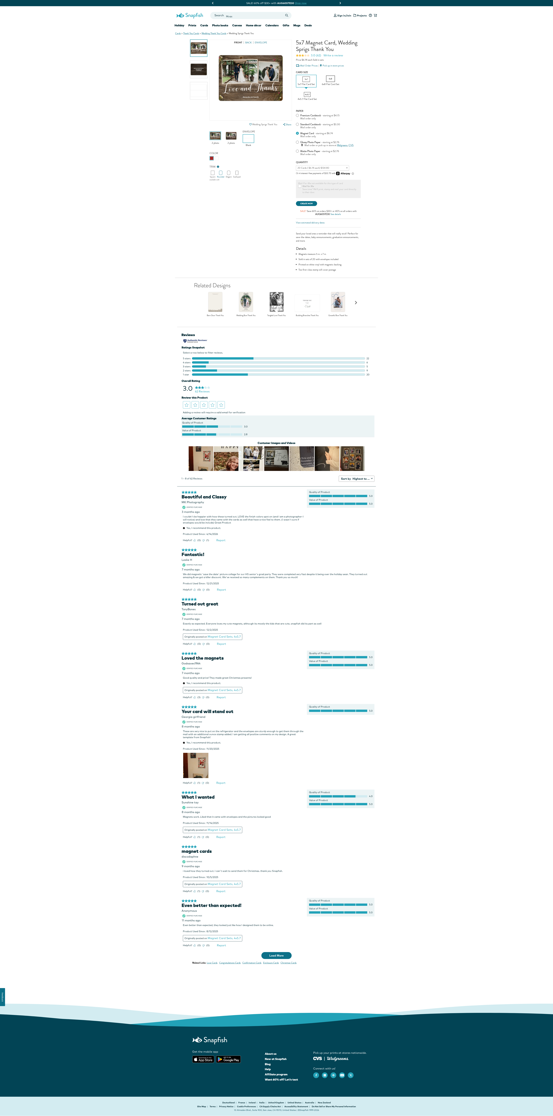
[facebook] (317, 1074)
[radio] (212, 158)
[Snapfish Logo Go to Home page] (189, 15)
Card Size (302, 72)
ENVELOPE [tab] (261, 42)
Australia (310, 1102)
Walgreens (342, 145)
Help (268, 1069)
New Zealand (324, 1102)
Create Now (306, 203)
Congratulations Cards (230, 963)
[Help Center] (370, 15)
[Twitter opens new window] (352, 1074)
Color (214, 153)
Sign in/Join (344, 15)
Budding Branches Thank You (307, 315)
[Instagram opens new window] (326, 1074)
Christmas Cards (289, 963)
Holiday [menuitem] (179, 25)
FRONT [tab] (238, 42)
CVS (351, 145)
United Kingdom (276, 1102)
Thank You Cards (191, 33)
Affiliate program (276, 1074)
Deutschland (228, 1102)
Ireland (252, 1102)
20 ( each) (313, 168)
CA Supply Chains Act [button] (270, 1106)
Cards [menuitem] (204, 25)
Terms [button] (213, 1106)
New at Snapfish (276, 1059)
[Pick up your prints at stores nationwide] (317, 1058)
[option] (198, 48)
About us (270, 1053)
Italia (262, 1102)
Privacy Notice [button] (226, 1106)
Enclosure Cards (271, 963)
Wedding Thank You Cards (213, 33)
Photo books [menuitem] (220, 25)
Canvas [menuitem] (237, 25)
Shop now (301, 3)
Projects (362, 15)
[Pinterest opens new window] (335, 1074)
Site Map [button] (201, 1106)
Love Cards (212, 963)
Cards (178, 33)
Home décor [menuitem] (253, 25)
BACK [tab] (248, 42)
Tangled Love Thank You (276, 315)
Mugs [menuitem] (296, 25)
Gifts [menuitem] (286, 25)
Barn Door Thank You (215, 315)
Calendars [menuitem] (272, 25)
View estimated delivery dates (310, 222)
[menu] (286, 124)
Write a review (333, 55)
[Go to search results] (286, 15)
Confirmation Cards (251, 963)
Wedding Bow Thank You (246, 315)
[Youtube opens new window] (343, 1074)
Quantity (302, 162)
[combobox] (250, 15)
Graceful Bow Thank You (337, 315)
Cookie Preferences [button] (246, 1106)
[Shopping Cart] (375, 15)
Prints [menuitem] (192, 25)
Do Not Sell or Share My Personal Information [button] (334, 1106)
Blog (268, 1064)
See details (336, 214)
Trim (213, 166)
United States (295, 1102)
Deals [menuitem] (308, 25)
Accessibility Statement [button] (296, 1106)
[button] (250, 124)
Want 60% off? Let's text (281, 1079)
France (242, 1102)
